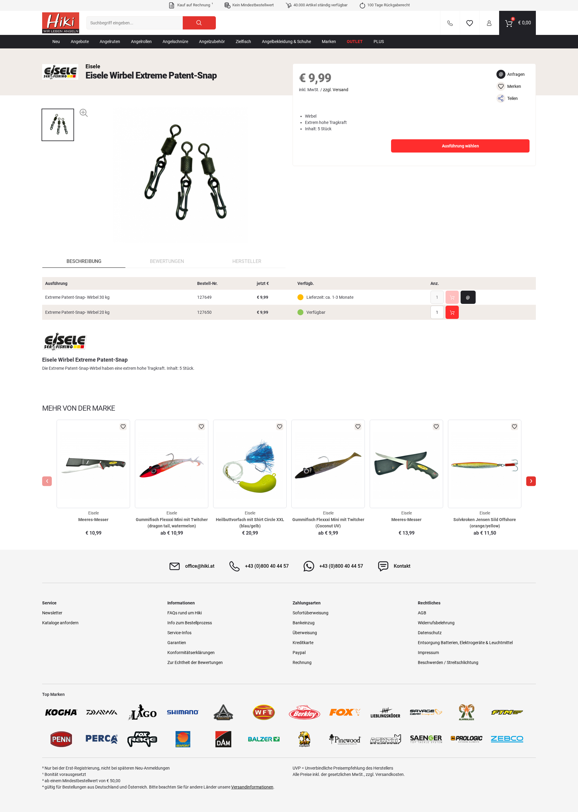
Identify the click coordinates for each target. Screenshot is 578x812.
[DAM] (223, 739)
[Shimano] (183, 712)
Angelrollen (141, 41)
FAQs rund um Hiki (184, 612)
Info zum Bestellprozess (189, 622)
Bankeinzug (304, 622)
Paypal (299, 652)
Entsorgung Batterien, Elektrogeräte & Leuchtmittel (465, 642)
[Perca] (102, 739)
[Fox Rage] (142, 739)
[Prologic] (467, 739)
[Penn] (61, 739)
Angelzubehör (212, 41)
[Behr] (304, 739)
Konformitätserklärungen (191, 652)
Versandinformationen (252, 787)
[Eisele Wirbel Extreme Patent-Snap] (58, 125)
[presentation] (58, 103)
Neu (56, 41)
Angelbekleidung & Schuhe (286, 41)
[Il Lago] (142, 712)
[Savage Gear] (426, 712)
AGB (422, 612)
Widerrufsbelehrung (436, 622)
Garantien (176, 642)
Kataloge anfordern (60, 622)
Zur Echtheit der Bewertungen (195, 662)
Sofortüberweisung (310, 612)
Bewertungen (167, 261)
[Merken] (469, 23)
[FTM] (507, 712)
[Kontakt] (450, 23)
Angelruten (110, 41)
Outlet (355, 41)
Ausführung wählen (460, 146)
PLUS (379, 41)
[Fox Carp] (345, 712)
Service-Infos (179, 632)
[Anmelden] (489, 23)
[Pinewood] (345, 739)
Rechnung (302, 662)
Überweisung (305, 632)
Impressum (428, 652)
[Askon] (385, 739)
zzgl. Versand (335, 89)
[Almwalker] (467, 712)
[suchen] (199, 22)
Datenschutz (430, 632)
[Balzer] (264, 739)
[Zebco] (507, 739)
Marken (329, 41)
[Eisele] (60, 72)
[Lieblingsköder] (385, 712)
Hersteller (246, 261)
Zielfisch (243, 41)
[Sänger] (426, 739)
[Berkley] (304, 712)
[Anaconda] (223, 712)
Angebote (80, 41)
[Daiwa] (102, 712)
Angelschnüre (175, 41)
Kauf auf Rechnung (194, 4)
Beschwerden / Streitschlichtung (448, 662)
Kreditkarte (303, 642)
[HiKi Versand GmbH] (60, 22)
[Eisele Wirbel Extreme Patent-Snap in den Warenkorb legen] (452, 297)
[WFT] (264, 712)
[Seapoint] (183, 739)
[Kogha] (61, 712)
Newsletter (52, 612)
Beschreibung (84, 261)
